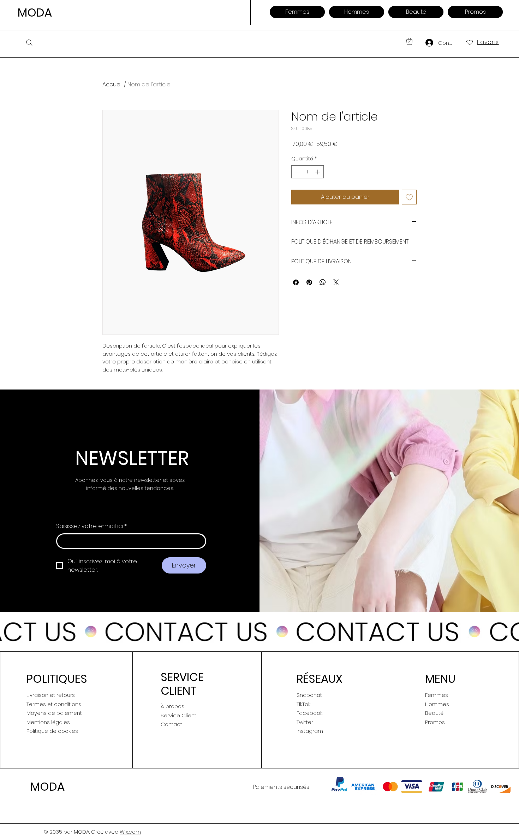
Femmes (436, 695)
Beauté (434, 713)
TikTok (303, 704)
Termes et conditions (53, 704)
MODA (35, 12)
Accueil (112, 84)
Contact (171, 724)
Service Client (178, 715)
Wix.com (130, 831)
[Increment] (318, 172)
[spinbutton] (307, 172)
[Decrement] (296, 172)
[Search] (29, 42)
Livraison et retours (50, 695)
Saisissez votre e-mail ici (91, 526)
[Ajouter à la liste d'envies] (409, 197)
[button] (409, 41)
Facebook (309, 713)
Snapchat (309, 695)
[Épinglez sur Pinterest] (309, 282)
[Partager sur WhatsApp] (322, 282)
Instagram (310, 731)
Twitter (305, 722)
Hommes (437, 704)
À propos (172, 706)
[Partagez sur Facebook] (296, 282)
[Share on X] (336, 282)
